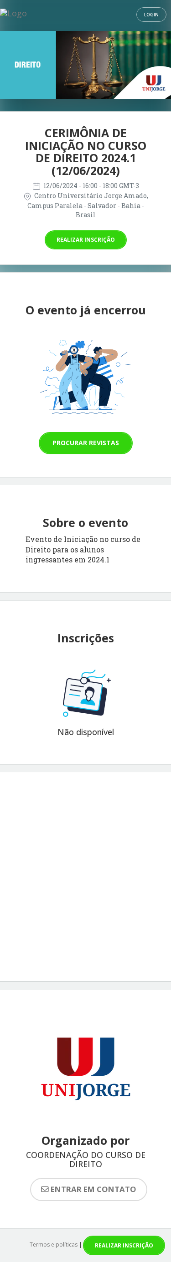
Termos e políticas (54, 1244)
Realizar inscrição (86, 239)
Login (151, 14)
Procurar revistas (85, 442)
